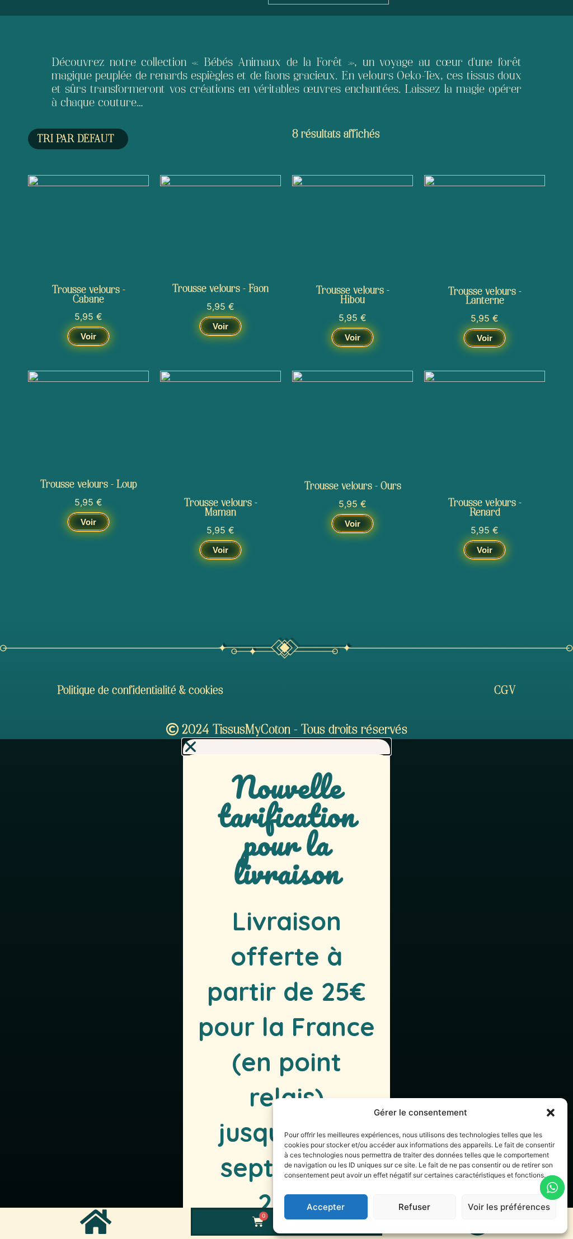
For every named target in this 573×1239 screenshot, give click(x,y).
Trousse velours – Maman (220, 507)
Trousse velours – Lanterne (485, 296)
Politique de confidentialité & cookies (140, 690)
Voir (88, 336)
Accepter (326, 1207)
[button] (550, 1112)
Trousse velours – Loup (88, 484)
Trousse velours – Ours (352, 486)
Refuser (414, 1207)
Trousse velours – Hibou (352, 295)
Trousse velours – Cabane (88, 294)
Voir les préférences (509, 1207)
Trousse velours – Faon (220, 289)
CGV (505, 690)
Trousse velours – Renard (485, 507)
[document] (286, 988)
